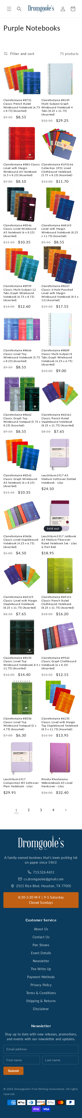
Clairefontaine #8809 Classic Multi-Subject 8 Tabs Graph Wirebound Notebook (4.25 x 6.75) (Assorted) (56, 357)
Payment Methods (41, 977)
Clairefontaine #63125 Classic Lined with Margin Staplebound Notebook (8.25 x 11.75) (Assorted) (20, 602)
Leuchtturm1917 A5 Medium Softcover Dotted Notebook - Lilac (58, 479)
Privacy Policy (41, 985)
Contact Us (41, 937)
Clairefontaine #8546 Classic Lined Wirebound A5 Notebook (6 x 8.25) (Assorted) (19, 231)
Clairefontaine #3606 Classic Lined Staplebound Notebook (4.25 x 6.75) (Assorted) (20, 541)
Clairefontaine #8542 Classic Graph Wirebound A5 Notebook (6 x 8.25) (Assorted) (20, 481)
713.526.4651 (43, 872)
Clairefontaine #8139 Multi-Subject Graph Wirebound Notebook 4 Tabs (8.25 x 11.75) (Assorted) (57, 107)
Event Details (41, 953)
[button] (9, 9)
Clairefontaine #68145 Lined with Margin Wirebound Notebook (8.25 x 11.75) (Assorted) (59, 231)
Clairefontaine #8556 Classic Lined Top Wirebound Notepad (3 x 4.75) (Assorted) (19, 724)
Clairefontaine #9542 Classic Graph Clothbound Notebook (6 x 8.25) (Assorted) (58, 663)
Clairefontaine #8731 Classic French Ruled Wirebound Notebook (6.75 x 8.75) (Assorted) (21, 105)
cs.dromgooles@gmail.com (44, 879)
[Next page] (66, 810)
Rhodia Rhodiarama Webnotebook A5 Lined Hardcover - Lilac (57, 782)
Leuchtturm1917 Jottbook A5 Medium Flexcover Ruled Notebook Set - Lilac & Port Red (59, 541)
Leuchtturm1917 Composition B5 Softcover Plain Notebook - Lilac (20, 782)
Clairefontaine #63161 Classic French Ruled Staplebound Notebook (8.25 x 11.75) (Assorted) (57, 420)
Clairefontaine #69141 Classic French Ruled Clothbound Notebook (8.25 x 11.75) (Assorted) (57, 602)
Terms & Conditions (41, 993)
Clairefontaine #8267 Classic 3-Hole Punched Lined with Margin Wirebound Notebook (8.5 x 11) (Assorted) (60, 293)
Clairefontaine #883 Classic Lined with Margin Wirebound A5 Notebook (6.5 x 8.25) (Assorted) (21, 170)
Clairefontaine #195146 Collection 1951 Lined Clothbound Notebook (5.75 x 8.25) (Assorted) (57, 170)
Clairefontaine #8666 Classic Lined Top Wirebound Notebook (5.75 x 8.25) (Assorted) (21, 356)
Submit (13, 1071)
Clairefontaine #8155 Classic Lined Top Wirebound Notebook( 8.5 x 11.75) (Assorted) (22, 663)
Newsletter (41, 961)
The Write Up (41, 969)
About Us (41, 929)
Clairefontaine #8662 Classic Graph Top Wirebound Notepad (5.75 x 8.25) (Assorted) (22, 420)
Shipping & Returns (41, 1001)
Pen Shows (41, 945)
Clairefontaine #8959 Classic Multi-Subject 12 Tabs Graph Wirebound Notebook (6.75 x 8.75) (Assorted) (19, 293)
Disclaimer (41, 1009)
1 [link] (16, 810)
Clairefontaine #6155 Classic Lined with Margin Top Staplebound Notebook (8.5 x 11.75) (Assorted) (59, 724)
